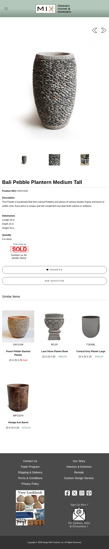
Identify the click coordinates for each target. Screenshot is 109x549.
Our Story (79, 461)
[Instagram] (81, 494)
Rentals (79, 472)
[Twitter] (74, 494)
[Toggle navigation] (6, 9)
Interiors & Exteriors (79, 466)
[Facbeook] (67, 494)
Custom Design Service (79, 478)
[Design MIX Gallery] (53, 9)
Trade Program (30, 466)
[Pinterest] (89, 494)
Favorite (56, 270)
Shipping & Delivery (30, 472)
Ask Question (54, 281)
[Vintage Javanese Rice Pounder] (94, 30)
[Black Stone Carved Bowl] (103, 30)
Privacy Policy (30, 483)
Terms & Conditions (30, 478)
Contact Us (30, 461)
